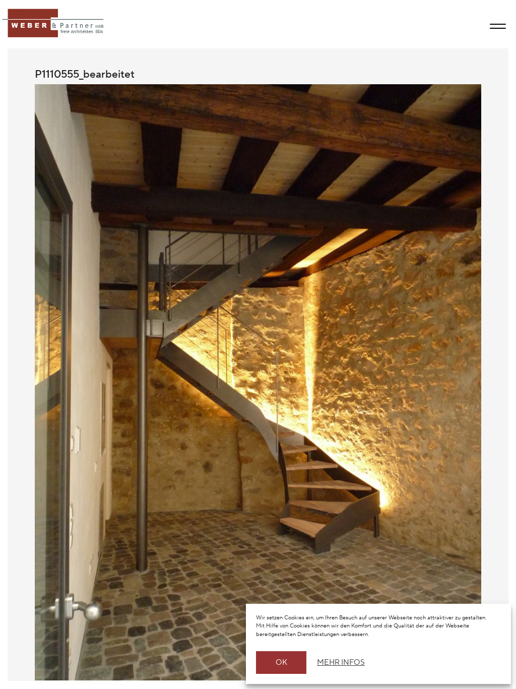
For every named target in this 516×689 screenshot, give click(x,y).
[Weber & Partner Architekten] (54, 24)
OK (281, 662)
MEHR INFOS (339, 662)
